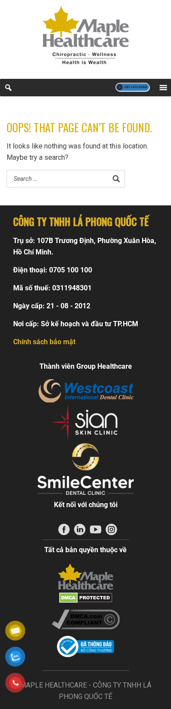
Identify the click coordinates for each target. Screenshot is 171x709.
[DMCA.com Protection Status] (85, 598)
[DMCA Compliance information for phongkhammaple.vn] (85, 619)
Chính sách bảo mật (44, 342)
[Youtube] (95, 529)
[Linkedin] (80, 529)
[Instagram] (111, 529)
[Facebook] (64, 529)
